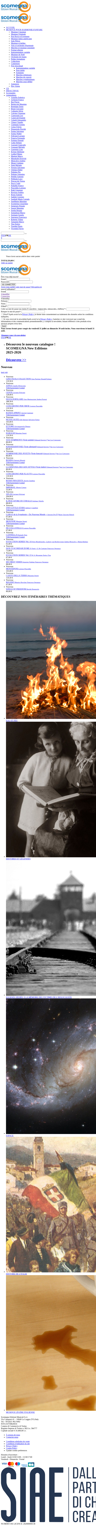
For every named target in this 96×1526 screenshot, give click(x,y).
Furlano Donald (17, 140)
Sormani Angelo (17, 215)
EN (4, 235)
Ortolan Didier (16, 170)
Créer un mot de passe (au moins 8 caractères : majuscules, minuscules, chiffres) (33, 309)
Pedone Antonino (18, 174)
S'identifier (5, 294)
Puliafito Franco (17, 186)
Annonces (15, 84)
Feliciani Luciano (18, 136)
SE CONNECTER (8, 285)
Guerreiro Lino (17, 149)
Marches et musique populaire (23, 48)
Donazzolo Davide (18, 129)
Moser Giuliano (17, 163)
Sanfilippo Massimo (19, 201)
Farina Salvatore (17, 131)
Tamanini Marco (17, 222)
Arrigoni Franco (17, 100)
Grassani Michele (18, 147)
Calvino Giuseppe (18, 113)
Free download (17, 66)
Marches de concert (23, 77)
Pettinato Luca (16, 179)
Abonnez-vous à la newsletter (13, 335)
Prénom (4, 301)
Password (5, 282)
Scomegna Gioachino (19, 204)
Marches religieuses (24, 75)
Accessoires (10, 93)
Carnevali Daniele (18, 118)
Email (4, 279)
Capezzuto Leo (17, 116)
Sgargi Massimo (17, 208)
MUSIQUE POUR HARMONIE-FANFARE (24, 30)
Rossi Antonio (16, 195)
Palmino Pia (15, 172)
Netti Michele (16, 165)
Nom (3, 304)
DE (9, 235)
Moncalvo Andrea (18, 161)
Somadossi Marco (18, 213)
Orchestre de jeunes (18, 57)
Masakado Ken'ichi (18, 158)
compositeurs (11, 95)
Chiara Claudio (17, 122)
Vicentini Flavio (17, 229)
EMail (4, 306)
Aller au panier (7, 263)
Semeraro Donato (18, 206)
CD (7, 88)
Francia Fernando (18, 138)
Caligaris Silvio (17, 111)
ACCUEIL (10, 27)
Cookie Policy (11, 1448)
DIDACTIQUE (12, 91)
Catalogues (15, 64)
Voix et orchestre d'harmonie (22, 45)
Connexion (5, 296)
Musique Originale (18, 34)
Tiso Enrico (15, 224)
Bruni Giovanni (17, 109)
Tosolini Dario (16, 226)
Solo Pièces (15, 41)
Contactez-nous (12, 1437)
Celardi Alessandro (18, 120)
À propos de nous (13, 1435)
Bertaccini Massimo (19, 104)
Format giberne (17, 50)
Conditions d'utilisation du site (18, 1444)
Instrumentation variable (20, 52)
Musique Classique (18, 32)
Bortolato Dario (17, 106)
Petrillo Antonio (17, 177)
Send (4, 326)
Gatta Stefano (16, 143)
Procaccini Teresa (18, 181)
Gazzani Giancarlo (18, 145)
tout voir (4, 372)
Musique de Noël (18, 54)
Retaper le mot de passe (11, 311)
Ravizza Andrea (17, 192)
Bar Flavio (15, 102)
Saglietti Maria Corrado (20, 199)
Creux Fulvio (16, 127)
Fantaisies (20, 73)
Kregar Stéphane (17, 152)
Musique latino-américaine (21, 39)
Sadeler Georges (17, 197)
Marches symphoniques (25, 79)
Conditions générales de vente (18, 1441)
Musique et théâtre (18, 43)
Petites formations (18, 59)
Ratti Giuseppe (17, 190)
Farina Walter (16, 134)
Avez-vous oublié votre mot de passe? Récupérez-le (21, 287)
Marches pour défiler (24, 82)
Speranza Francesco (19, 217)
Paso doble (20, 70)
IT (2, 235)
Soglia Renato (16, 210)
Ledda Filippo (16, 154)
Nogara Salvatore (18, 167)
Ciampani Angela (18, 125)
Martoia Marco (17, 156)
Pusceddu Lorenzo (18, 188)
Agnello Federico (18, 97)
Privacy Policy (28, 314)
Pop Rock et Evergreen (20, 36)
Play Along (15, 86)
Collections (15, 61)
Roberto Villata (17, 219)
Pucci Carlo (15, 183)
